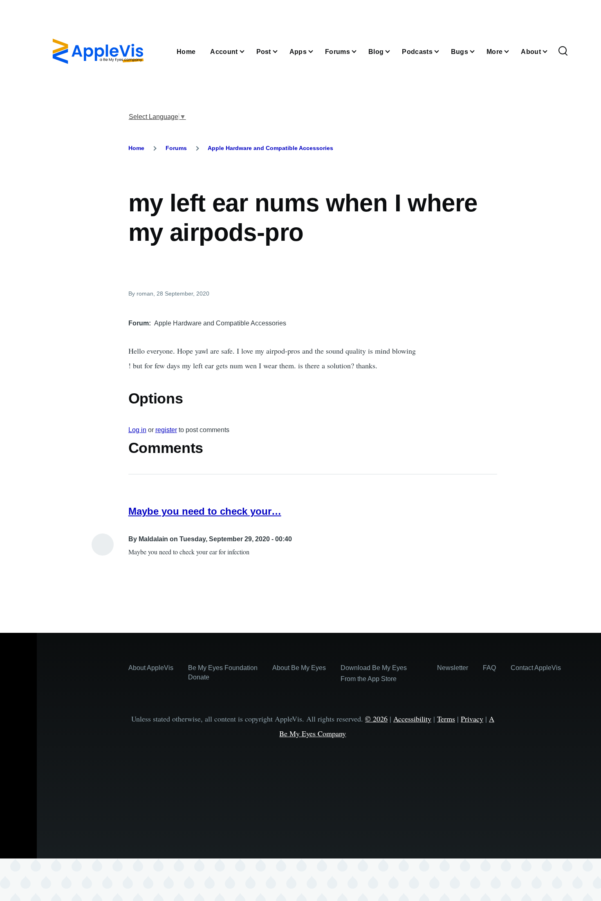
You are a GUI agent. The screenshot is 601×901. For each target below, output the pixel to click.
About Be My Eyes (299, 667)
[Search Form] (563, 51)
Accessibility (412, 719)
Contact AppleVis (536, 667)
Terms (446, 719)
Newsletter (452, 667)
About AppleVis (150, 667)
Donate (198, 677)
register (166, 429)
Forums (176, 148)
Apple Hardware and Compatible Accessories (270, 148)
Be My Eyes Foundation (223, 667)
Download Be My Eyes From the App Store (374, 673)
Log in (137, 429)
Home (136, 148)
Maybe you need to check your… (204, 511)
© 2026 (376, 719)
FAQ (489, 667)
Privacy (472, 719)
